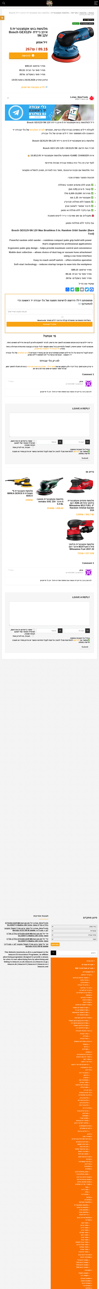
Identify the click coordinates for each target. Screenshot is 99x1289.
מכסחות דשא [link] (83, 1080)
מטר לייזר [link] (84, 1189)
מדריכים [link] (88, 1164)
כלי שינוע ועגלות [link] (85, 1092)
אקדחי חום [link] (87, 1002)
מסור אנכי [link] (84, 1223)
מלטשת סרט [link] (83, 1210)
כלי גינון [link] (88, 1070)
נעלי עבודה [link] (84, 1038)
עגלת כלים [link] (84, 982)
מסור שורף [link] (84, 1249)
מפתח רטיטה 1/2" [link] (82, 1262)
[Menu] (96, 3)
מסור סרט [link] (84, 1237)
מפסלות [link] (85, 1116)
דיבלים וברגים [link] (83, 1131)
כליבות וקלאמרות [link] (84, 1095)
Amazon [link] (76, 23)
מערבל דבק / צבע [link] (84, 1255)
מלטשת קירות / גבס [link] (84, 1217)
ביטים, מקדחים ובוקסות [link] (82, 1041)
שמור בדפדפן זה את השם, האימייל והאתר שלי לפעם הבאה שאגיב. (23, 443)
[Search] (4, 3)
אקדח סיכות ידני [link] (82, 1015)
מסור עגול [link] (84, 1240)
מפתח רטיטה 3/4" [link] (82, 1265)
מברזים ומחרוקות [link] (84, 1157)
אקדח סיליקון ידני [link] (82, 1028)
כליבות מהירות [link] (83, 1100)
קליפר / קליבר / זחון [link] (81, 1123)
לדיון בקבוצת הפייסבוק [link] (33, 87)
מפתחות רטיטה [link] (85, 1257)
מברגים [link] (85, 1113)
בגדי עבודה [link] (84, 1034)
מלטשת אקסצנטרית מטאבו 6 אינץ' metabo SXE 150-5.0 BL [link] (50, 501)
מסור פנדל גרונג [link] (82, 1244)
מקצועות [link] (88, 1270)
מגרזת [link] (88, 1159)
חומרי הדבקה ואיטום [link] (83, 1057)
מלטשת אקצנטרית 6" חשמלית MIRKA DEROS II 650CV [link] (20, 493)
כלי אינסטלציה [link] (86, 1067)
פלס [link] (86, 1192)
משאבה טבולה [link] (86, 1278)
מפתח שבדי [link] (84, 1118)
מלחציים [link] (88, 1200)
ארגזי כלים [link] (84, 980)
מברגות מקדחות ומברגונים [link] (81, 1139)
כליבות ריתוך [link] (83, 1105)
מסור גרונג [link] (84, 1225)
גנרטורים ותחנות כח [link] (84, 1054)
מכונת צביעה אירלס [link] (84, 1179)
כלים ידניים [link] (87, 1108)
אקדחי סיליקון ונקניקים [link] (83, 1018)
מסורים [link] (88, 1220)
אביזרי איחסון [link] (86, 975)
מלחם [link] (88, 1197)
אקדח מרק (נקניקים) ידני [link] (79, 1023)
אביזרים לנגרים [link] (85, 990)
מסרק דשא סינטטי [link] (81, 1085)
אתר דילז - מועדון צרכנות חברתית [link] (41, 366)
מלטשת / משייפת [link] (78, 13)
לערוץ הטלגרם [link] (37, 130)
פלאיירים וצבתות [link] (82, 1120)
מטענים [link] (88, 1169)
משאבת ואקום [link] (86, 1281)
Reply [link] (11, 381)
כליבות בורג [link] (84, 1098)
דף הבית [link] (90, 961)
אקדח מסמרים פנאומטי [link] (80, 1012)
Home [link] (91, 13)
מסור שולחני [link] (83, 1247)
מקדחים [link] (85, 1049)
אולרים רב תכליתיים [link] (84, 993)
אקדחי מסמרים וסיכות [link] (83, 1005)
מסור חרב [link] (84, 1230)
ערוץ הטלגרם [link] (23, 353)
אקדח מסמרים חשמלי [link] (80, 1007)
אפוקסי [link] (88, 995)
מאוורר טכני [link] (86, 1136)
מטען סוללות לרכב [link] (81, 1172)
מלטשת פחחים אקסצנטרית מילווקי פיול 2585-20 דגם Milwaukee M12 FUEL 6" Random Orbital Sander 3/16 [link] (81, 505)
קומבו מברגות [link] (83, 1154)
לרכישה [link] (26, 55)
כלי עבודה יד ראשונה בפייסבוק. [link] (47, 349)
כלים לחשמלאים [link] (85, 1126)
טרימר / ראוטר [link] (86, 1062)
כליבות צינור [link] (83, 1103)
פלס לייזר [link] (84, 1194)
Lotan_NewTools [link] (79, 97)
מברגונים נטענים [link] (82, 1142)
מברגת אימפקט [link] (82, 1144)
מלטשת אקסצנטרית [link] (60, 13)
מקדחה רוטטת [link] (83, 1151)
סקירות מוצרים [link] (87, 965)
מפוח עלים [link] (84, 1087)
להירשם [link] (76, 451)
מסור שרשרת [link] (83, 1252)
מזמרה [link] (85, 1077)
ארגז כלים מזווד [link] (82, 1111)
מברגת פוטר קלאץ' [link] (81, 1149)
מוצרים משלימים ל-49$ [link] (84, 968)
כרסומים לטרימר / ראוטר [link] (79, 1064)
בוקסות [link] (85, 1044)
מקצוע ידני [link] (84, 1275)
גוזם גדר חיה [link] (83, 1073)
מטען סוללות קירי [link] (82, 1174)
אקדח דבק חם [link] (86, 997)
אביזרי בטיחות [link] (85, 988)
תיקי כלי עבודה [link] (83, 985)
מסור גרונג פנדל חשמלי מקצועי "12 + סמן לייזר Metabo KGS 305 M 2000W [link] (26, 929)
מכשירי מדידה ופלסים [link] (83, 1184)
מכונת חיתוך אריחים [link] (84, 1177)
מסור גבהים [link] (84, 1082)
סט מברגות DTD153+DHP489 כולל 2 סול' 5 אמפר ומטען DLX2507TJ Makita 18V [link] (26, 924)
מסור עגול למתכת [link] (82, 1242)
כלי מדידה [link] (87, 1090)
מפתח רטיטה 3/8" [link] (82, 1267)
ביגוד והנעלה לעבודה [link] (83, 1031)
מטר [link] (86, 1187)
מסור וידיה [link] (84, 1228)
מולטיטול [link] (87, 1166)
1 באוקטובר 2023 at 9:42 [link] (74, 384)
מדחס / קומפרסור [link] (84, 1161)
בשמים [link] (88, 1052)
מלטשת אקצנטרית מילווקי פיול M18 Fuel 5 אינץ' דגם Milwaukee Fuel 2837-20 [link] (81, 546)
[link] (2, 18)
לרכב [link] (89, 1134)
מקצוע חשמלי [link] (83, 1273)
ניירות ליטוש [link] (83, 1215)
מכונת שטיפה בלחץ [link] (84, 1182)
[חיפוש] (53, 953)
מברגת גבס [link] (84, 1146)
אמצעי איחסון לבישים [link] (80, 978)
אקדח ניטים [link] (87, 1000)
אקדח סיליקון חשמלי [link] (81, 1025)
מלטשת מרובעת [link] (82, 1207)
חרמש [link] (86, 1075)
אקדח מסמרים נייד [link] (81, 1010)
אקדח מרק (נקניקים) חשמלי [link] (78, 1020)
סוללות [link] (88, 1288)
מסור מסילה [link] (83, 1232)
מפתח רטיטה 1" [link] (82, 1260)
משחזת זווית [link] (86, 1283)
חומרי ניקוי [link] (87, 1059)
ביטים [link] (86, 1047)
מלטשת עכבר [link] (83, 1212)
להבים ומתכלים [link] (85, 1128)
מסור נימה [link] (84, 1235)
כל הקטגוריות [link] (88, 972)
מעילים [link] (85, 1036)
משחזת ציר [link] (87, 1285)
